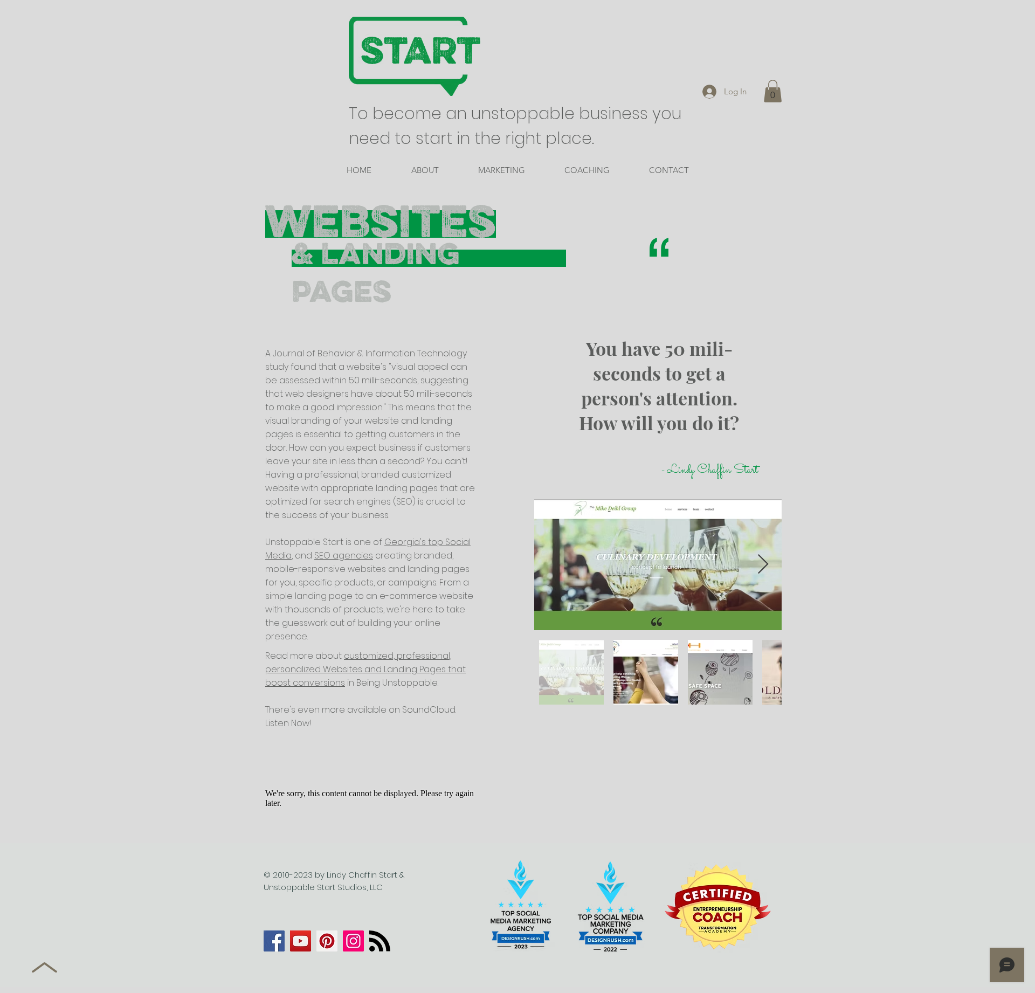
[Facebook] (274, 940)
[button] (772, 91)
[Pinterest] (326, 940)
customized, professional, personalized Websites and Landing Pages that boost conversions (365, 669)
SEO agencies (343, 555)
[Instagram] (353, 940)
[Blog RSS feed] (379, 941)
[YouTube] (300, 940)
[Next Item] (763, 564)
